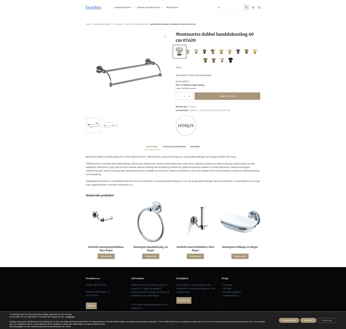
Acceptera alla (289, 320)
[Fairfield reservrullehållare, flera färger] (195, 221)
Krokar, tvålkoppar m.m (202, 110)
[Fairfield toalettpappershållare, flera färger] (106, 221)
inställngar (70, 317)
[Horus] (186, 125)
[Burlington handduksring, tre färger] (150, 221)
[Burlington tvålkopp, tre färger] (240, 221)
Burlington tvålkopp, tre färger (240, 247)
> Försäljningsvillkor (231, 292)
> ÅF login (227, 288)
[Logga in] (253, 7)
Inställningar (327, 320)
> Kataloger (227, 285)
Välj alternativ (106, 256)
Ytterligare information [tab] (173, 147)
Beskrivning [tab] (152, 147)
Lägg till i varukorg (227, 96)
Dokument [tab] (195, 147)
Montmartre (223, 110)
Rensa (178, 67)
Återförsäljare (172, 7)
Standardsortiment (122, 7)
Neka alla (308, 320)
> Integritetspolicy (230, 295)
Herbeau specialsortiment (148, 7)
